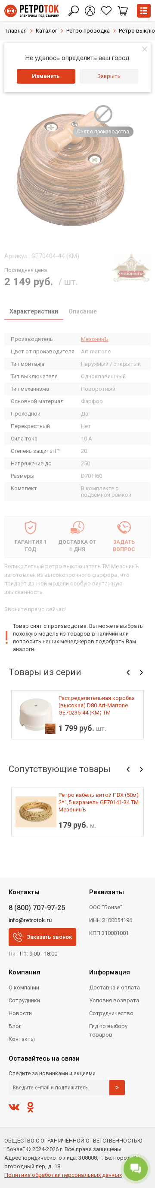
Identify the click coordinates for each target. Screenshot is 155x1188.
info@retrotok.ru (30, 920)
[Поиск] (74, 11)
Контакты (22, 1039)
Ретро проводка (88, 30)
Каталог (46, 30)
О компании (24, 987)
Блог (15, 1026)
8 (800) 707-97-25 (37, 908)
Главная (16, 30)
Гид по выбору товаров (108, 1030)
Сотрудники (24, 1000)
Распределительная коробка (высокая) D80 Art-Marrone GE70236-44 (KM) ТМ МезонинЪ (97, 705)
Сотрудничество (111, 1013)
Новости (20, 1013)
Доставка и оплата (114, 987)
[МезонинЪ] (131, 267)
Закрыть (109, 76)
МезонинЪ (94, 339)
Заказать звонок (49, 937)
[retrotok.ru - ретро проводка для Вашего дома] (31, 11)
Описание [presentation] (82, 311)
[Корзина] (123, 11)
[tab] (33, 312)
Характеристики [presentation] (33, 311)
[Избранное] (106, 11)
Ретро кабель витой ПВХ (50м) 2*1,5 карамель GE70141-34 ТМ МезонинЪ (99, 802)
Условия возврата (114, 1000)
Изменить (46, 76)
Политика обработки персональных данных (63, 1175)
